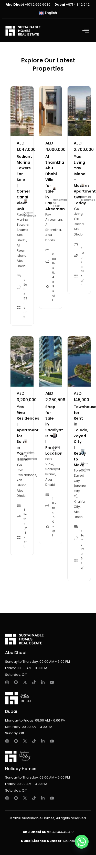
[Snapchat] (16, 682)
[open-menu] (86, 31)
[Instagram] (7, 682)
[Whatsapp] (82, 842)
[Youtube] (52, 682)
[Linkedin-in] (43, 682)
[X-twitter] (25, 682)
